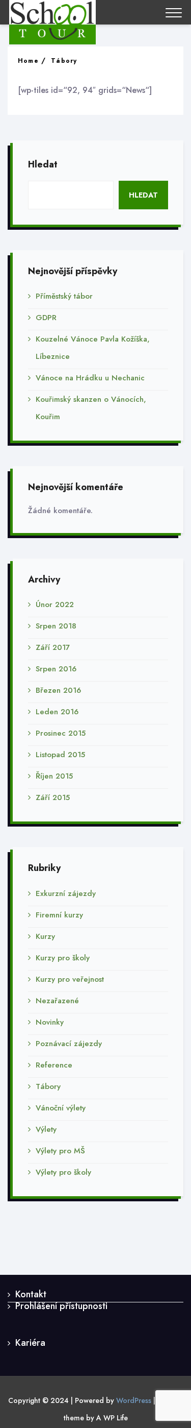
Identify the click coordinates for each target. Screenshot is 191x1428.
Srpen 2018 (56, 626)
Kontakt (30, 1294)
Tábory (64, 60)
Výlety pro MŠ (60, 1150)
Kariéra (30, 1342)
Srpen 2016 (56, 668)
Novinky (50, 1022)
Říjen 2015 (54, 776)
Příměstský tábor (64, 296)
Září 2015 (53, 797)
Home (28, 60)
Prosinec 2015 (61, 733)
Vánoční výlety (61, 1108)
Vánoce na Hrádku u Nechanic (90, 377)
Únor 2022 (55, 604)
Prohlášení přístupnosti (61, 1306)
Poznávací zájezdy (69, 1043)
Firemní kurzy (59, 915)
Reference (54, 1065)
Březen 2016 (58, 690)
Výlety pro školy (63, 1172)
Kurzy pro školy (63, 957)
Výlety (46, 1129)
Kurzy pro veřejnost (70, 979)
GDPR (46, 317)
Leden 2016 (57, 711)
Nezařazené (57, 1000)
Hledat (43, 164)
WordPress (133, 1400)
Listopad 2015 (60, 754)
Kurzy (45, 936)
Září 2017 (53, 647)
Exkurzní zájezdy (66, 893)
